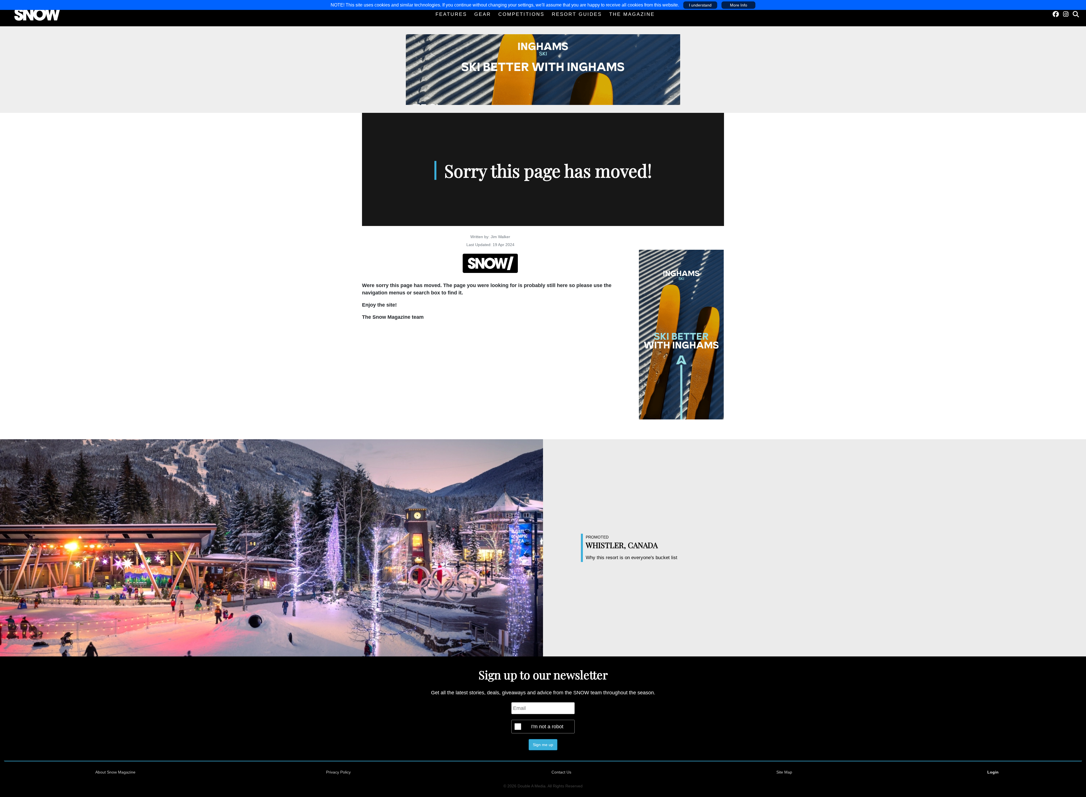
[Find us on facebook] (1056, 14)
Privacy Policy (338, 772)
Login (993, 772)
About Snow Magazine (115, 772)
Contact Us (561, 772)
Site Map (784, 772)
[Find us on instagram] (1065, 14)
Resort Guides (577, 14)
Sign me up (543, 744)
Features (451, 14)
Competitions (521, 14)
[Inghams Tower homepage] (681, 334)
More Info (738, 5)
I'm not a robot (547, 726)
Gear (482, 14)
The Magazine (632, 14)
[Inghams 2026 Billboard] (543, 69)
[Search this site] (1076, 14)
